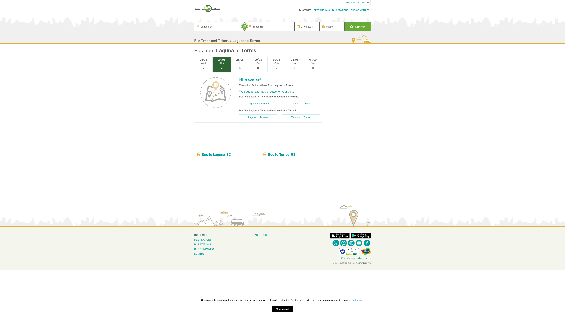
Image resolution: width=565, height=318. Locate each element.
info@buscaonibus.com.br (357, 258)
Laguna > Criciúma (258, 103)
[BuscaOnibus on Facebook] (367, 243)
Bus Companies (360, 10)
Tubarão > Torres (300, 117)
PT (359, 2)
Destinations (322, 10)
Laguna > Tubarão (258, 117)
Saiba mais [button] (357, 300)
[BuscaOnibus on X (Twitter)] (336, 243)
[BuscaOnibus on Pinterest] (343, 243)
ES (363, 2)
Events (199, 253)
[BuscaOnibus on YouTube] (359, 243)
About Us (350, 2)
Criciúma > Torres (301, 103)
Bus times (200, 235)
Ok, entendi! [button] (282, 309)
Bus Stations (340, 10)
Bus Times (305, 10)
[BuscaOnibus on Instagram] (351, 243)
